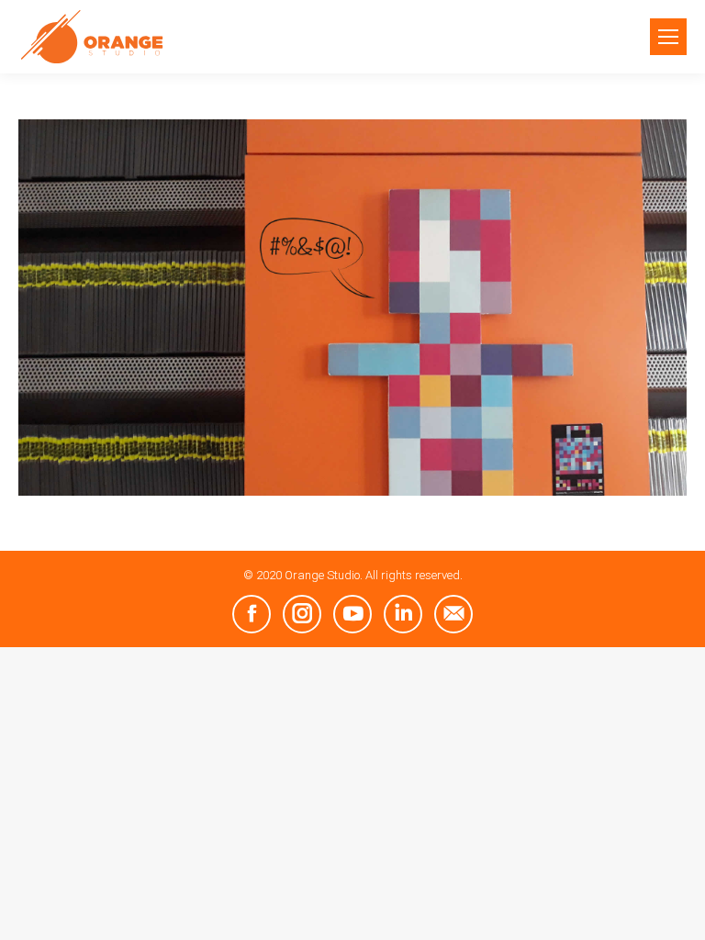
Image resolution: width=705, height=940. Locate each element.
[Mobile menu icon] (668, 36)
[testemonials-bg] (352, 307)
